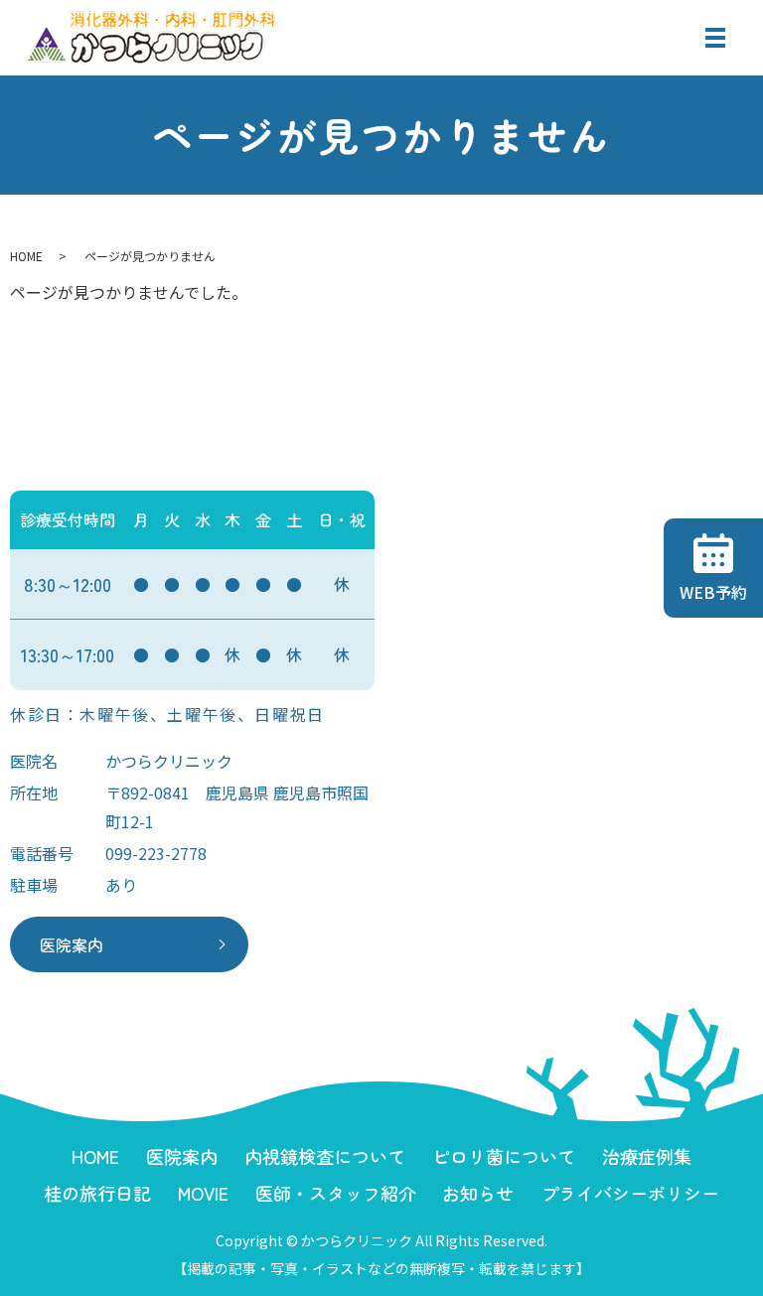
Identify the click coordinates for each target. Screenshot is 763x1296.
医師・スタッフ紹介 (335, 1193)
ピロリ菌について (503, 1156)
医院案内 (71, 944)
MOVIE (203, 1193)
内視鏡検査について (324, 1156)
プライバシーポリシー (629, 1193)
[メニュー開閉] (715, 38)
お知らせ (478, 1193)
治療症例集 (646, 1156)
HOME (26, 255)
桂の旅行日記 (97, 1193)
